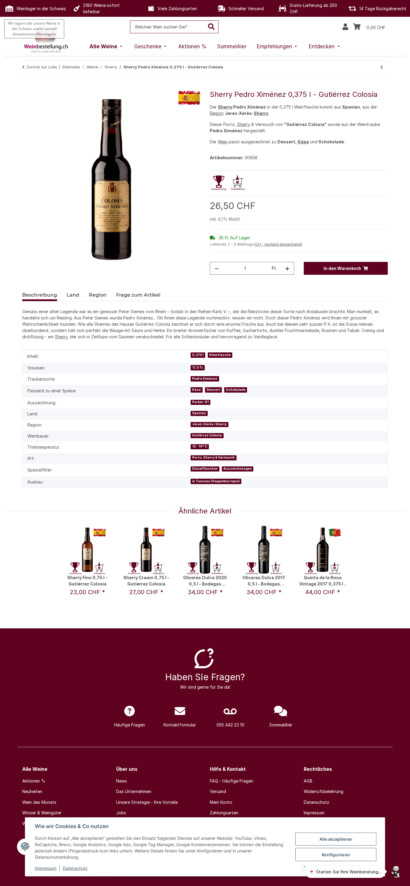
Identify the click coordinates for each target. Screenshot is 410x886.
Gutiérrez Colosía (207, 435)
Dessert (213, 390)
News (121, 780)
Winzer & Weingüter (42, 812)
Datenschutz (75, 868)
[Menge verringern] (216, 268)
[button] (345, 27)
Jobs (121, 812)
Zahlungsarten (224, 812)
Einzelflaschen (205, 469)
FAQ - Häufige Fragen (231, 780)
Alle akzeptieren (335, 839)
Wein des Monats (39, 802)
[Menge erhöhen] (287, 268)
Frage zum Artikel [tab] (138, 295)
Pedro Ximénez (204, 379)
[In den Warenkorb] (27, 87)
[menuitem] (106, 47)
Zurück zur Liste (41, 66)
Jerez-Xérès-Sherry (209, 424)
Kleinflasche (220, 355)
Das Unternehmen (133, 791)
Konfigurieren (336, 854)
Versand (218, 791)
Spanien (199, 413)
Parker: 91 (200, 402)
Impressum (45, 868)
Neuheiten (32, 791)
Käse (303, 141)
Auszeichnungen (237, 469)
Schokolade (236, 390)
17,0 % (197, 368)
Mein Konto (221, 802)
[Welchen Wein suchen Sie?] (211, 26)
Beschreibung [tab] (39, 295)
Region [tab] (98, 295)
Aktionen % (33, 780)
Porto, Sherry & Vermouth (213, 457)
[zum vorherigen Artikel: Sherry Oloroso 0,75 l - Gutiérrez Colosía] (381, 67)
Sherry (225, 106)
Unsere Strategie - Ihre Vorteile (147, 802)
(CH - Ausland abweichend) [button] (278, 244)
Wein (223, 141)
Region (217, 113)
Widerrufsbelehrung (323, 791)
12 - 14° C (199, 446)
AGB (308, 780)
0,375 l (197, 355)
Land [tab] (73, 295)
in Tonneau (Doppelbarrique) (216, 481)
